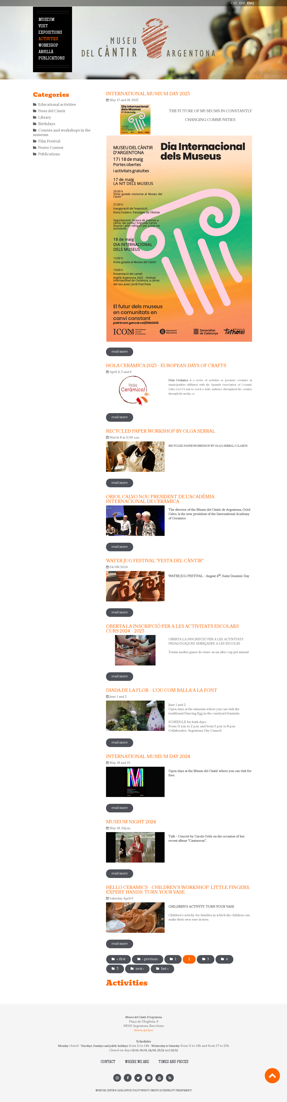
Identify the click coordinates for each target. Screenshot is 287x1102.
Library (44, 117)
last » (165, 968)
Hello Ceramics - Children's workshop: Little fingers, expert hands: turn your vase (178, 889)
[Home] (148, 20)
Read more (122, 351)
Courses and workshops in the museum (62, 132)
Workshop (48, 45)
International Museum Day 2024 (148, 756)
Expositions (50, 32)
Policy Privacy (141, 1091)
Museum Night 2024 (131, 821)
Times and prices (173, 1062)
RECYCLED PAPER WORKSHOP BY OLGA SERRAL (160, 431)
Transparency (184, 1091)
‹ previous (150, 959)
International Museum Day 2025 (148, 93)
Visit (43, 26)
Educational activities (57, 104)
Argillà (45, 52)
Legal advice (124, 1091)
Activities (48, 39)
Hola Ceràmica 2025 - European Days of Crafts (166, 365)
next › (139, 968)
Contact (108, 1062)
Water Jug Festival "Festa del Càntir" (155, 560)
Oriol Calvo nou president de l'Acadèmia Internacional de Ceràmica (160, 499)
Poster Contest (50, 147)
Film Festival (49, 141)
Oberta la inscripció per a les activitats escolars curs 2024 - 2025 (172, 628)
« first (121, 959)
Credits (154, 1091)
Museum (46, 20)
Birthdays (46, 123)
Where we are (137, 1062)
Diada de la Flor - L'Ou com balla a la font (161, 690)
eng (250, 3)
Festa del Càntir (51, 111)
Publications (51, 58)
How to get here (143, 1030)
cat (234, 3)
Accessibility (167, 1091)
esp (242, 3)
